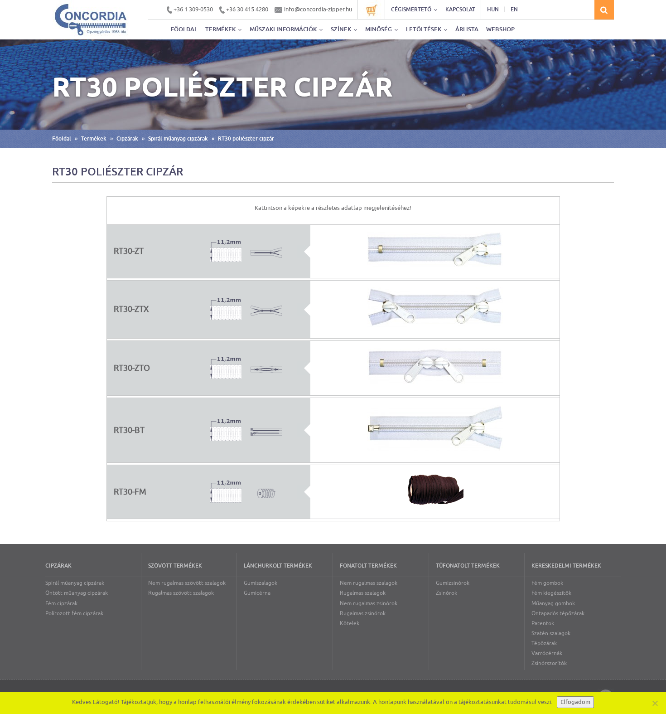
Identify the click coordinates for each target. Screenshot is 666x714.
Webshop (500, 29)
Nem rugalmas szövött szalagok (187, 583)
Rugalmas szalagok (363, 593)
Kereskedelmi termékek (566, 565)
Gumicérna (257, 593)
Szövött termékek (175, 565)
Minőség (379, 29)
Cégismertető (412, 9)
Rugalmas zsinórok (363, 613)
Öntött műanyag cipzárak (76, 593)
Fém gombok (547, 583)
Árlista (466, 29)
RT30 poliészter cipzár (246, 138)
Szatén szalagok (550, 633)
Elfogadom (575, 702)
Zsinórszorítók (549, 663)
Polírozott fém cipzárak (74, 613)
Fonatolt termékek (368, 565)
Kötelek (349, 623)
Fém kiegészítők (551, 593)
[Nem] (654, 703)
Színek (341, 29)
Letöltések (424, 29)
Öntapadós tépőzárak (557, 613)
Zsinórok (446, 593)
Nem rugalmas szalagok (368, 583)
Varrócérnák (546, 653)
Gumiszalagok (260, 583)
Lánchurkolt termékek (278, 565)
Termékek (221, 29)
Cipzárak (127, 138)
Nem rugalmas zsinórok (368, 603)
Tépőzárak (544, 643)
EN (514, 9)
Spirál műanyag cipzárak (178, 138)
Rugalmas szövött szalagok (181, 593)
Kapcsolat (460, 9)
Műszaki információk (284, 29)
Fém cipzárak (61, 603)
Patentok (542, 623)
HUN (493, 9)
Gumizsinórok (452, 583)
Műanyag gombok (553, 603)
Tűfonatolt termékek (468, 565)
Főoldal (184, 29)
